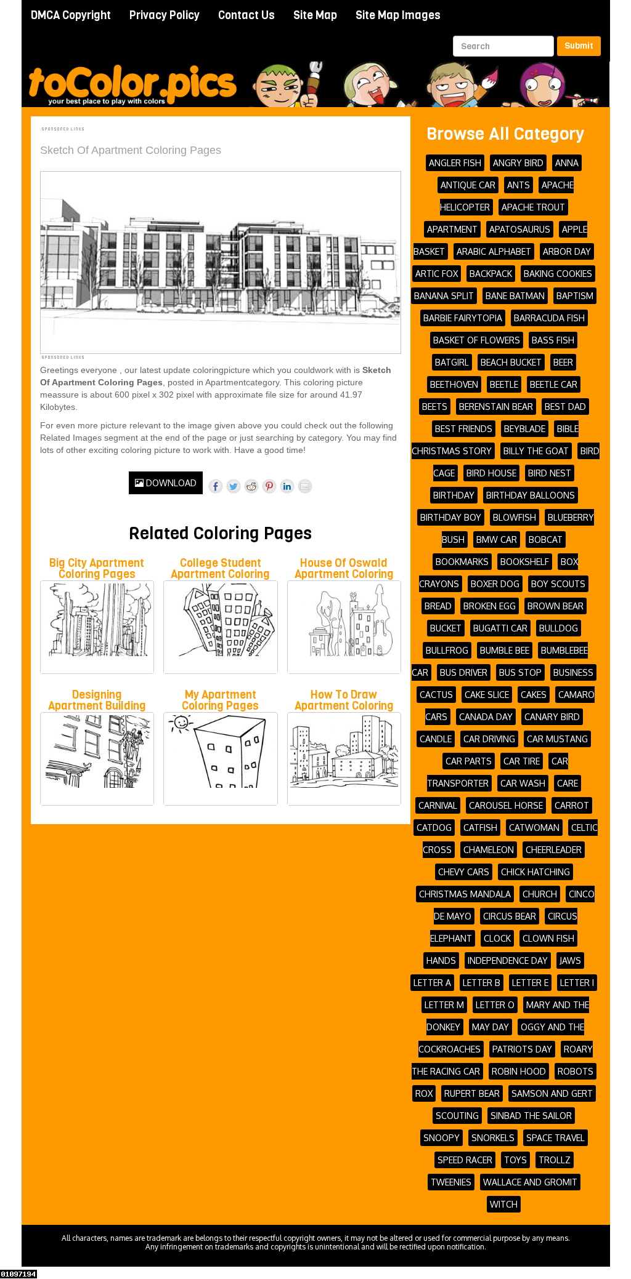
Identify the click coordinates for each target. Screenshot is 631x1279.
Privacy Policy (164, 15)
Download (170, 483)
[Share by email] (305, 486)
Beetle (504, 384)
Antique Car (468, 185)
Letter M (444, 1005)
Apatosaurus (519, 229)
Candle (436, 739)
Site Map (315, 15)
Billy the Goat (536, 451)
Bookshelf (524, 561)
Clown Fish (548, 938)
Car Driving (489, 739)
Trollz (555, 1160)
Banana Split (444, 296)
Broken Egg (489, 606)
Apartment (452, 229)
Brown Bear (555, 606)
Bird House (491, 473)
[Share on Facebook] (215, 486)
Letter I (577, 982)
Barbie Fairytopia (462, 318)
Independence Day (508, 960)
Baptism (574, 296)
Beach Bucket (511, 362)
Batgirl (452, 362)
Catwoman (534, 827)
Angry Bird (518, 163)
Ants (518, 185)
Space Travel (555, 1138)
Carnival (437, 805)
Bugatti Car (500, 628)
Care (567, 783)
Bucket (446, 628)
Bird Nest (549, 473)
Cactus (436, 694)
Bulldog (558, 628)
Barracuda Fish (549, 318)
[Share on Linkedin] (287, 486)
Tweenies (451, 1182)
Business (573, 672)
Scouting (457, 1115)
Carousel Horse (506, 805)
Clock (497, 938)
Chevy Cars (463, 872)
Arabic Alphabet (494, 251)
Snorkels (493, 1138)
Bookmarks (462, 561)
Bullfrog (447, 650)
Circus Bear (509, 916)
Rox (424, 1093)
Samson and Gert (552, 1093)
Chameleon (488, 849)
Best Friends (463, 428)
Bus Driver (463, 672)
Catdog (434, 827)
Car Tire (521, 761)
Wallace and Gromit (530, 1182)
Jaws (570, 960)
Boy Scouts (558, 584)
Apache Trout (533, 207)
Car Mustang (557, 739)
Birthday (453, 495)
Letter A (432, 982)
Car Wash (522, 783)
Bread (438, 606)
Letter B (481, 982)
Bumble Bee (504, 650)
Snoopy (441, 1138)
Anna (567, 163)
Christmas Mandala (465, 894)
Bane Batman (515, 296)
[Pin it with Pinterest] (269, 486)
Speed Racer (465, 1160)
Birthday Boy (450, 517)
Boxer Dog (495, 584)
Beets (434, 406)
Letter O (495, 1005)
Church (540, 894)
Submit (578, 46)
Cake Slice (487, 694)
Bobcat (546, 539)
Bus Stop (520, 672)
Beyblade (524, 428)
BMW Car (496, 539)
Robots (575, 1071)
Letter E (530, 982)
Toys (515, 1160)
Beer (563, 362)
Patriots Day (522, 1049)
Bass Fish (553, 340)
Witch (504, 1204)
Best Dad (565, 406)
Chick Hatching (535, 872)
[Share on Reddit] (251, 486)
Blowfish (514, 517)
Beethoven (454, 384)
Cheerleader (554, 849)
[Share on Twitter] (233, 486)
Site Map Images (398, 15)
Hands (441, 960)
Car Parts (469, 761)
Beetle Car (553, 384)
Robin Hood (519, 1071)
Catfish (480, 827)
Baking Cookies (558, 273)
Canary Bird (552, 717)
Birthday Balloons (530, 495)
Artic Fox (436, 273)
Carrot (572, 805)
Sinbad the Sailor (531, 1115)
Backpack (491, 273)
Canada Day (486, 717)
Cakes (534, 694)
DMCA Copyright (71, 15)
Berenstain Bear (496, 406)
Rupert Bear (472, 1093)
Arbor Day (567, 251)
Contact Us (246, 15)
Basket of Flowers (476, 340)
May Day (490, 1027)
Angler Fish (455, 163)
